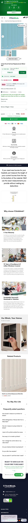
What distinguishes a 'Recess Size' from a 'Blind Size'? (13, 420)
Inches (19, 92)
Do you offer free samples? (9, 451)
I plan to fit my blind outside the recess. (12, 432)
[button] (2, 17)
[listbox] (14, 109)
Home (2, 21)
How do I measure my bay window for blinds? (12, 427)
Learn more (11, 85)
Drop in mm (3, 101)
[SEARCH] (4, 17)
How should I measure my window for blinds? (12, 414)
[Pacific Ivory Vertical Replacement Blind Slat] (14, 375)
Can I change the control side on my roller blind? (11, 441)
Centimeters (13, 92)
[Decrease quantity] (7, 114)
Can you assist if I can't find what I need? (12, 455)
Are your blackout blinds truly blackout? (12, 447)
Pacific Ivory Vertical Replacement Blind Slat (12, 393)
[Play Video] (11, 337)
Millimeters (5, 92)
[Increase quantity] (12, 114)
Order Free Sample (13, 58)
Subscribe (18, 474)
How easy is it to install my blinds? (11, 436)
